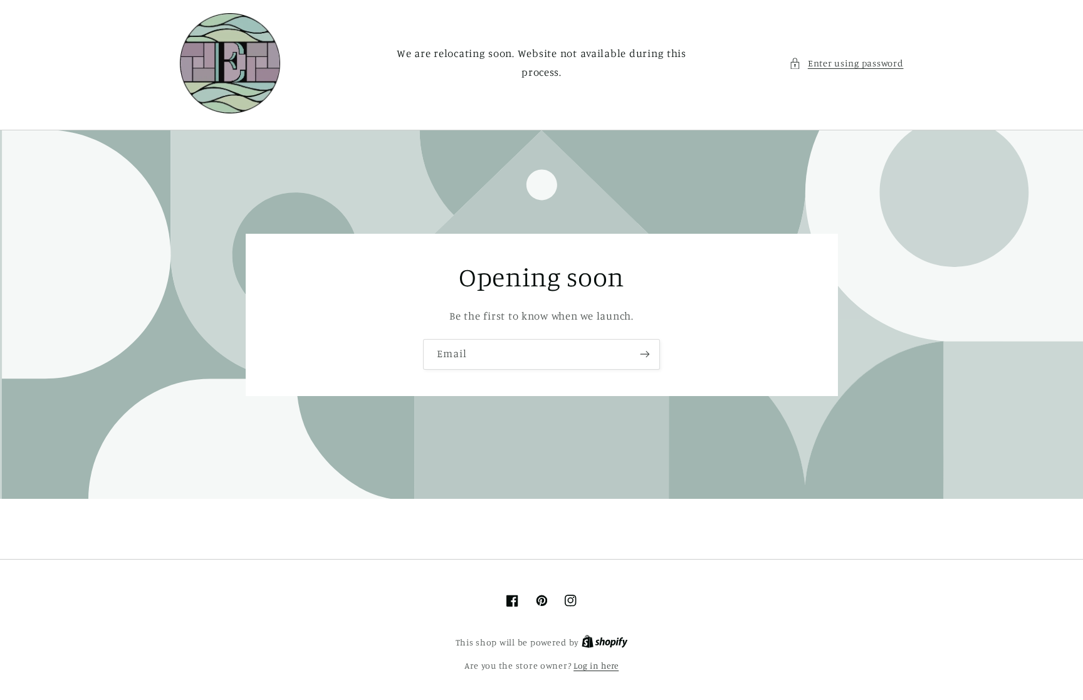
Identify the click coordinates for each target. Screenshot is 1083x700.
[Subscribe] (644, 354)
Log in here (596, 666)
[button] (846, 63)
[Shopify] (605, 642)
